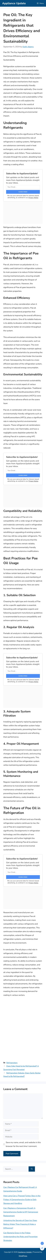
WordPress (23, 1256)
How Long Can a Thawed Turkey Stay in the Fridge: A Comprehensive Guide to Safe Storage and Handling (21, 1199)
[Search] (32, 1169)
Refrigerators (11, 1062)
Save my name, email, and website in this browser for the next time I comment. (23, 1144)
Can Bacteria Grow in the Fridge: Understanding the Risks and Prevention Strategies (20, 1237)
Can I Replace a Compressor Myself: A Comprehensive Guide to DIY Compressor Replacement (20, 1212)
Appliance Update (14, 3)
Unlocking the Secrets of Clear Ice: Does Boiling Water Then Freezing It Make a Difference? (20, 1224)
